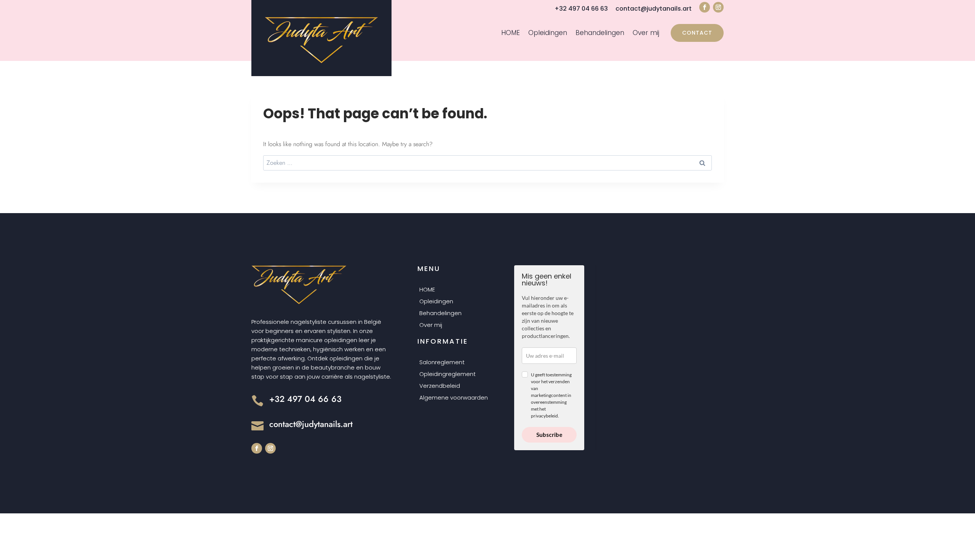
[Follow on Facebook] (704, 7)
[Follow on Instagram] (718, 7)
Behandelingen (599, 33)
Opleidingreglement (447, 374)
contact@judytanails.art (653, 8)
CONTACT (697, 33)
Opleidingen (547, 33)
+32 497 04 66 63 (581, 8)
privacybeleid (544, 416)
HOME (510, 33)
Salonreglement (442, 362)
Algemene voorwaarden (453, 398)
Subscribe (549, 434)
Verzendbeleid (439, 386)
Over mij (646, 33)
